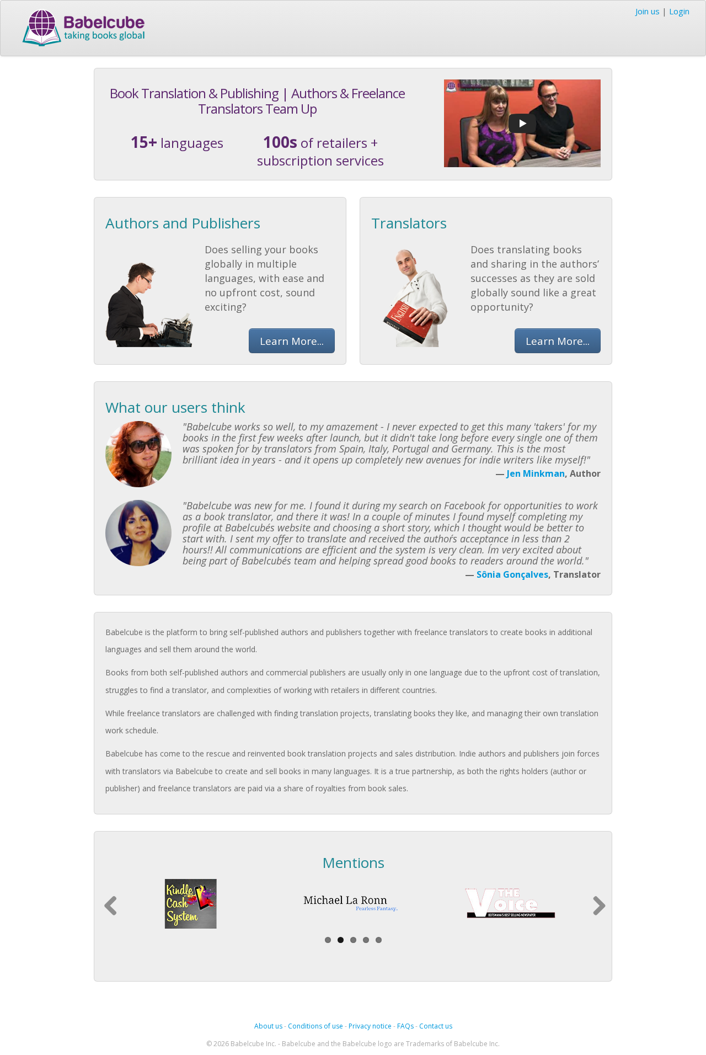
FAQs (405, 1026)
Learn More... (292, 341)
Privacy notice (370, 1026)
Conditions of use (315, 1026)
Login (679, 11)
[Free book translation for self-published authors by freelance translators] (522, 122)
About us (268, 1026)
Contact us (435, 1026)
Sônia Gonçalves (512, 574)
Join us (647, 11)
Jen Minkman (536, 473)
